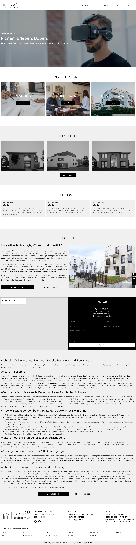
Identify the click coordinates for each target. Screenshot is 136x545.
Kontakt (130, 5)
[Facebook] (39, 521)
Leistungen (84, 5)
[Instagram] (35, 521)
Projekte (96, 5)
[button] (65, 219)
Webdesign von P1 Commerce (81, 543)
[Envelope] (134, 279)
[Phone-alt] (134, 274)
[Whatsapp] (134, 283)
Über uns (107, 5)
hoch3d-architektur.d (11, 365)
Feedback (119, 5)
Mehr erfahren (23, 103)
